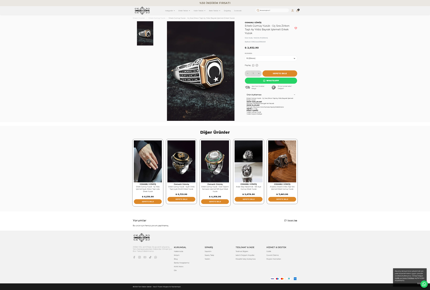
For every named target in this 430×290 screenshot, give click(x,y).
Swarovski (238, 11)
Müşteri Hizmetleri (273, 259)
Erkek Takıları (183, 11)
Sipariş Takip (209, 255)
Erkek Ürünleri (139, 18)
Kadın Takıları (198, 11)
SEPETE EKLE (280, 73)
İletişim (177, 255)
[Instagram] (139, 257)
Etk (175, 270)
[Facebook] (134, 257)
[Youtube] (145, 257)
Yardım (207, 259)
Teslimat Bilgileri (242, 251)
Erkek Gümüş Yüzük (156, 18)
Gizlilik (268, 251)
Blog (176, 259)
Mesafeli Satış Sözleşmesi (246, 259)
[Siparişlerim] (292, 10)
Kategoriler (169, 11)
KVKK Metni (178, 267)
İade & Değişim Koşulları (245, 255)
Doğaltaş (227, 11)
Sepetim (208, 251)
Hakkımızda (178, 251)
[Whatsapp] (155, 257)
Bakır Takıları (213, 11)
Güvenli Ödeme (272, 255)
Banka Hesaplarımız (181, 263)
